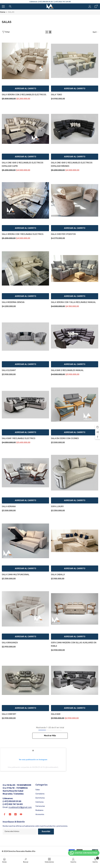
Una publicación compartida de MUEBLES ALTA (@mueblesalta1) (33, 767)
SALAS (11, 12)
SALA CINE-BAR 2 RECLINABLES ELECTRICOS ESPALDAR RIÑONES (71, 164)
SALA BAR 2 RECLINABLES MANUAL (67, 370)
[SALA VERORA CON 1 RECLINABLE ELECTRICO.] (25, 200)
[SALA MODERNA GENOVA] (25, 268)
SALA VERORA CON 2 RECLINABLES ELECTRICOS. (24, 94)
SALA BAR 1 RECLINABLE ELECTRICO (18, 438)
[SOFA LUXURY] (74, 472)
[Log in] (89, 6)
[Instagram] (10, 814)
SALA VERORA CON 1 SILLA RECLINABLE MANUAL (73, 302)
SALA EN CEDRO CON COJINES (65, 438)
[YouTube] (21, 814)
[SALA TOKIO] (74, 60)
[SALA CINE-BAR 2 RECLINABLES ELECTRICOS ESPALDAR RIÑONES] (74, 128)
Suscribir (46, 831)
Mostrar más (50, 735)
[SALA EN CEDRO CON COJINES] (74, 404)
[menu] (3, 6)
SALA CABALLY (58, 574)
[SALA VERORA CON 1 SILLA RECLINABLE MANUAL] (74, 268)
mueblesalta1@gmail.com (20, 807)
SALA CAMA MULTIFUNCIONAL (15, 574)
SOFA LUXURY (57, 506)
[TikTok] (15, 814)
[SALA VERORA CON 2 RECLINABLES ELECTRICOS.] (25, 60)
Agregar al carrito (25, 88)
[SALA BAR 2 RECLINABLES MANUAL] (74, 336)
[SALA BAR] (74, 680)
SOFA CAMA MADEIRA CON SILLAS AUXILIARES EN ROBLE (73, 644)
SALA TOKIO (56, 94)
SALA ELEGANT (9, 370)
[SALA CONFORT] (25, 680)
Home (2, 12)
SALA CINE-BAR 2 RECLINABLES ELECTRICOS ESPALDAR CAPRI (22, 164)
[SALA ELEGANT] (25, 336)
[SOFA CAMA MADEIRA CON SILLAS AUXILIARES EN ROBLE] (74, 608)
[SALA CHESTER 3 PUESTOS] (74, 200)
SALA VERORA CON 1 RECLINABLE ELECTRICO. (23, 234)
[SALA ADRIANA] (25, 472)
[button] (46, 32)
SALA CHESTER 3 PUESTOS (63, 234)
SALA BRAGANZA (10, 642)
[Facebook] (4, 814)
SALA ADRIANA (9, 506)
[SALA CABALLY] (74, 540)
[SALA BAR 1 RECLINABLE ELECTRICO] (25, 404)
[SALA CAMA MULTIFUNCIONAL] (25, 540)
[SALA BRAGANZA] (25, 608)
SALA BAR (55, 714)
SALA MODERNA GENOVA (13, 302)
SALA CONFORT (9, 714)
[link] (26, 860)
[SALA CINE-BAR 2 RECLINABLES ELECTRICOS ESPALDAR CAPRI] (25, 128)
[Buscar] (10, 6)
